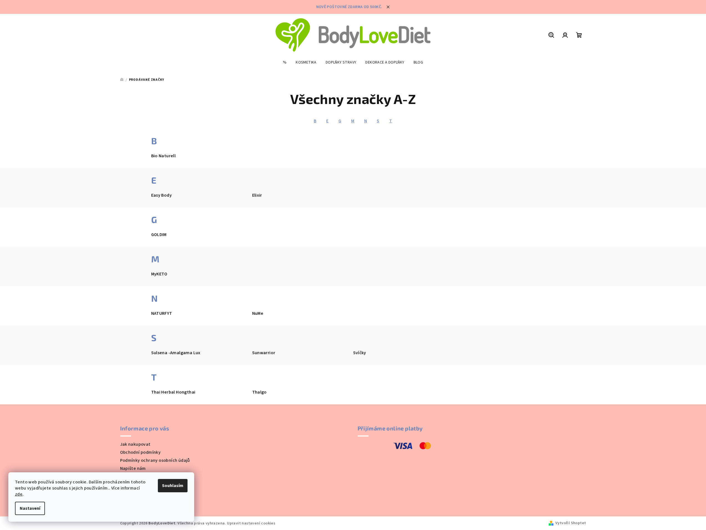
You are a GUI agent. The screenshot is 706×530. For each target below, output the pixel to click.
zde (18, 494)
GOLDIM (159, 235)
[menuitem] (285, 62)
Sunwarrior (263, 353)
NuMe (258, 313)
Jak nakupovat (135, 444)
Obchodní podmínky (140, 452)
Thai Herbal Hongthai (173, 392)
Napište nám (133, 468)
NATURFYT (161, 313)
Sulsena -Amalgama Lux (176, 353)
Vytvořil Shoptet (570, 523)
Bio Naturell (163, 156)
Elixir (257, 195)
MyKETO (159, 274)
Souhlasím (172, 486)
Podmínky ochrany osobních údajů (155, 460)
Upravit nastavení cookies (251, 523)
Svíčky (359, 353)
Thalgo (259, 392)
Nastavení (30, 508)
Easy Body (161, 195)
